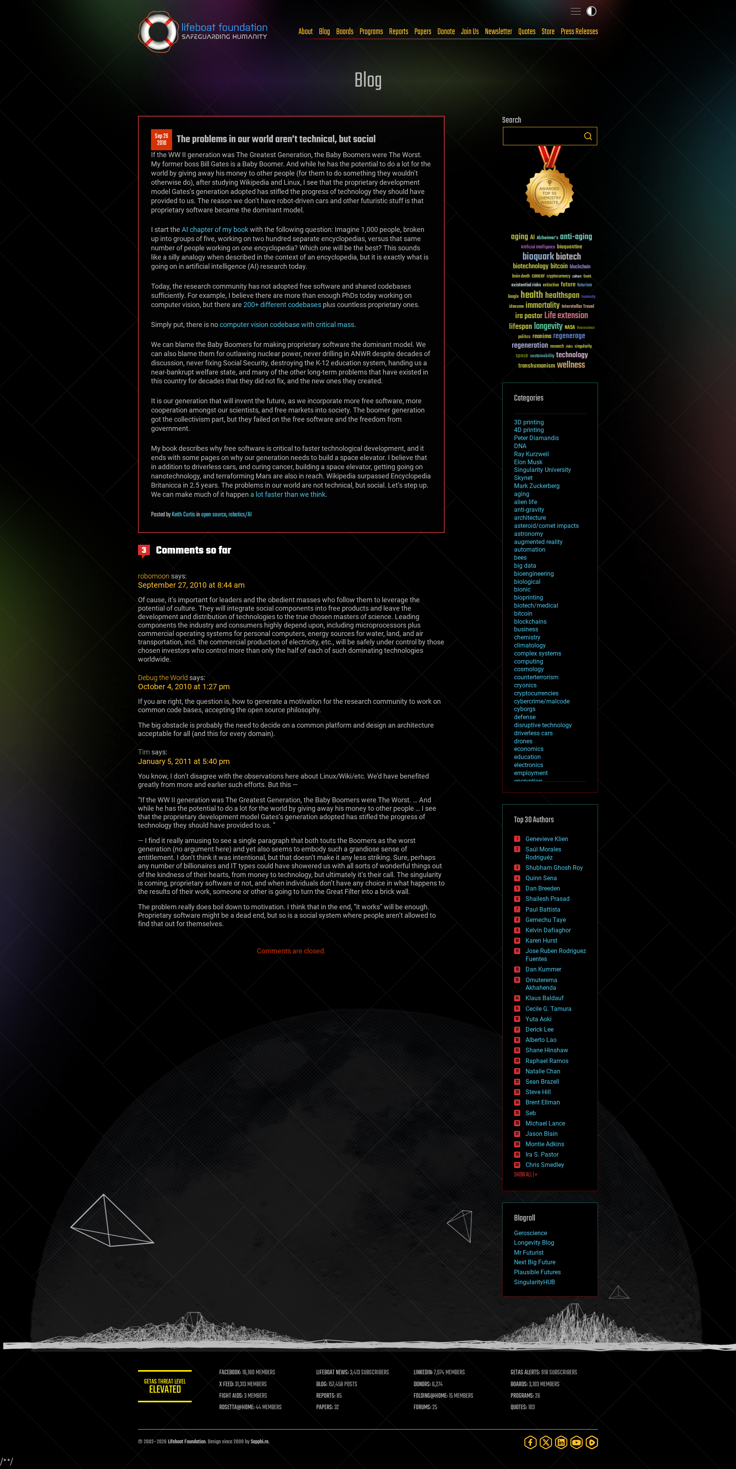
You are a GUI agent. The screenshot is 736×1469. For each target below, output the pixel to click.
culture (577, 276)
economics (529, 749)
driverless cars (533, 733)
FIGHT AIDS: (231, 1396)
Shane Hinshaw (547, 1050)
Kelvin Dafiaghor (548, 930)
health (532, 295)
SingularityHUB (534, 1282)
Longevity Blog (534, 1242)
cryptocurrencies (536, 693)
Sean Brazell (542, 1081)
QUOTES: (519, 1408)
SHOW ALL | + (525, 1175)
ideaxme (516, 307)
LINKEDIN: (423, 1373)
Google (513, 296)
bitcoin (559, 267)
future (568, 284)
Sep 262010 (161, 140)
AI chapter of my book (215, 229)
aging (519, 237)
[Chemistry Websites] (550, 183)
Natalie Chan (543, 1071)
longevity (548, 327)
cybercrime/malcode (542, 701)
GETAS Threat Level (165, 1387)
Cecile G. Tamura (549, 1008)
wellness (571, 365)
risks (569, 346)
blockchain (580, 267)
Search (588, 136)
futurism (584, 285)
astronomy (528, 533)
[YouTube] (576, 1442)
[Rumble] (592, 1442)
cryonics (525, 685)
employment (531, 773)
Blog (324, 31)
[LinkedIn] (561, 1442)
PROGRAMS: (522, 1396)
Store (548, 31)
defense (525, 717)
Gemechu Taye (546, 919)
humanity (589, 297)
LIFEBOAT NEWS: (332, 1373)
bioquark (538, 257)
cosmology (529, 669)
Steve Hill (538, 1092)
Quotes (527, 31)
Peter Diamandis (536, 438)
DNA (520, 446)
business (526, 629)
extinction (551, 285)
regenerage (569, 336)
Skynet (523, 477)
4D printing (529, 430)
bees (520, 557)
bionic (522, 589)
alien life (525, 502)
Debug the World (163, 678)
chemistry (527, 637)
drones (523, 741)
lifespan (520, 326)
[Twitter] (546, 1442)
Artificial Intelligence (538, 247)
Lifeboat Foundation (186, 1442)
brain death (521, 276)
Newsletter (498, 31)
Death (587, 276)
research (557, 346)
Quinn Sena (541, 878)
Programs (371, 31)
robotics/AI (240, 515)
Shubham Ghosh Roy (554, 867)
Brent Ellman (543, 1102)
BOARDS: (519, 1385)
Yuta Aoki (539, 1019)
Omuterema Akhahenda (541, 984)
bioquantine (569, 246)
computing (528, 661)
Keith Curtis (183, 515)
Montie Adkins (545, 1144)
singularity (583, 346)
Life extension (566, 316)
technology (572, 355)
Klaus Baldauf (545, 998)
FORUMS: (422, 1408)
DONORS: (422, 1385)
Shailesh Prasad (548, 898)
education (527, 757)
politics (524, 337)
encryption (528, 781)
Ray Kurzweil (531, 454)
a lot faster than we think (287, 494)
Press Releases (579, 31)
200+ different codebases (282, 305)
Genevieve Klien (547, 839)
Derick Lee (540, 1029)
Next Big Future (534, 1262)
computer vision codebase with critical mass (287, 324)
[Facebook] (530, 1442)
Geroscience (530, 1233)
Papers (422, 31)
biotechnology (531, 267)
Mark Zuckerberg (537, 486)
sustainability (542, 356)
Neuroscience (586, 328)
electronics (528, 765)
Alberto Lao (541, 1039)
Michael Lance (545, 1123)
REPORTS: (325, 1396)
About (306, 31)
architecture (530, 517)
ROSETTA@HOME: (237, 1408)
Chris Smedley (545, 1164)
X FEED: (226, 1385)
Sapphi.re (259, 1442)
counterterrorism (536, 677)
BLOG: (321, 1385)
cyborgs (525, 709)
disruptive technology (543, 725)
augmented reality (538, 542)
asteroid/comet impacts (546, 525)
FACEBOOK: (230, 1373)
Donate (446, 31)
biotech (568, 257)
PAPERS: (324, 1408)
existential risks (526, 285)
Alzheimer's (547, 238)
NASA (570, 328)
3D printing (529, 422)
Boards (344, 31)
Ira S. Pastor (542, 1154)
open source (213, 515)
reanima (541, 336)
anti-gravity (529, 509)
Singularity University (542, 469)
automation (529, 549)
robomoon (153, 576)
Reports (398, 31)
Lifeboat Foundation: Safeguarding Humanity (203, 32)
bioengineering (534, 573)
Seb (531, 1113)
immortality (543, 305)
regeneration (530, 345)
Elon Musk (528, 462)
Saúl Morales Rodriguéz (543, 853)
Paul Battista (543, 909)
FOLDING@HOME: (431, 1396)
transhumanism (536, 366)
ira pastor (528, 316)
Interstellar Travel (578, 307)
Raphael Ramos (547, 1061)
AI (532, 238)
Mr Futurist (529, 1252)
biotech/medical (536, 605)
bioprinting (528, 597)
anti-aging (576, 237)
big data (525, 565)
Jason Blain (542, 1133)
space (522, 355)
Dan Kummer (543, 969)
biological (527, 581)
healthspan (562, 296)
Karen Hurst (541, 940)
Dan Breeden (543, 888)
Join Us (470, 31)
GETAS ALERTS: (525, 1373)
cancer (538, 276)
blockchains (530, 621)
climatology (530, 645)
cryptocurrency (558, 276)
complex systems (537, 653)
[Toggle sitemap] (576, 11)
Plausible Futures (537, 1272)
